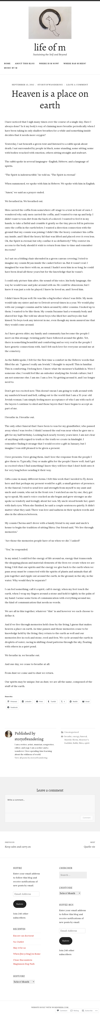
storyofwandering (50, 84)
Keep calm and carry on (18, 844)
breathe (68, 736)
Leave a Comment (77, 84)
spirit (87, 743)
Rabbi (75, 743)
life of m (50, 47)
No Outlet (18, 941)
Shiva (81, 743)
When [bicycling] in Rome (26, 953)
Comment (86, 818)
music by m (10, 68)
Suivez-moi (66, 904)
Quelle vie (89, 844)
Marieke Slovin (71, 739)
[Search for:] (73, 875)
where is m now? (49, 63)
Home (7, 63)
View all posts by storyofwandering (31, 757)
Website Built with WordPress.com (49, 1007)
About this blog (25, 63)
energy (76, 736)
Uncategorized (71, 732)
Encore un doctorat (23, 935)
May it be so (19, 947)
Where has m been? (74, 63)
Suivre (17, 868)
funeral (83, 736)
